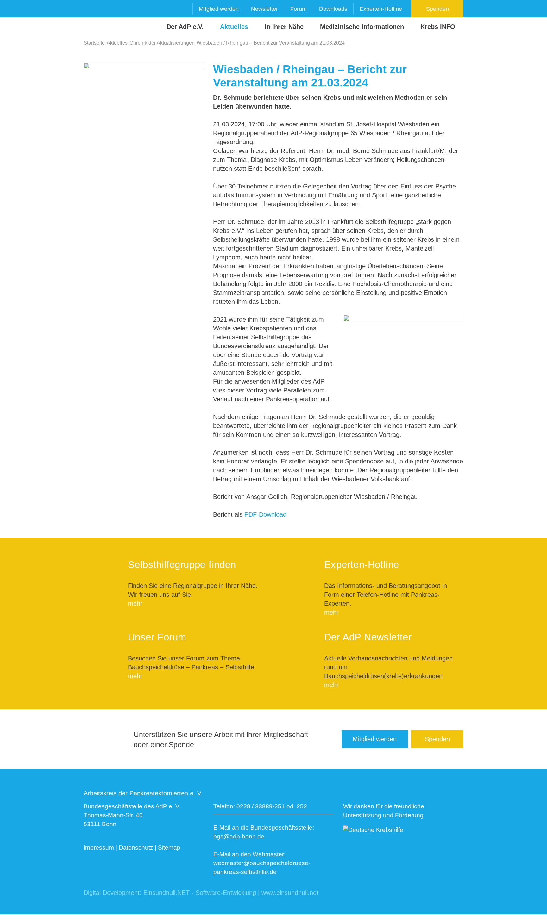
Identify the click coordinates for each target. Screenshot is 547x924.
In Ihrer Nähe (284, 26)
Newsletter (264, 9)
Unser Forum (157, 637)
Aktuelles (234, 26)
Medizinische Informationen (362, 26)
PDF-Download (265, 514)
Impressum (99, 847)
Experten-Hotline (381, 9)
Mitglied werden (219, 9)
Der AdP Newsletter (368, 637)
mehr (135, 603)
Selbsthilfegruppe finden (182, 564)
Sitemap (169, 847)
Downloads (333, 9)
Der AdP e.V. (185, 26)
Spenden (437, 9)
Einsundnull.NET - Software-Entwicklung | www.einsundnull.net (230, 892)
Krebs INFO (437, 26)
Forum (298, 9)
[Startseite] (96, 18)
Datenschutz (136, 847)
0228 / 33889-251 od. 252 (271, 806)
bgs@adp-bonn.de (238, 836)
